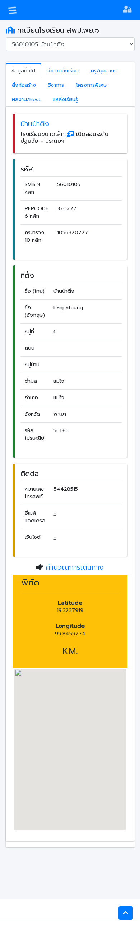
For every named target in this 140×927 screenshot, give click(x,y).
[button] (125, 913)
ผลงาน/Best (26, 99)
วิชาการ (56, 85)
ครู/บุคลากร (104, 71)
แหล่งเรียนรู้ (65, 99)
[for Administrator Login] (127, 10)
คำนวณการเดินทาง (75, 567)
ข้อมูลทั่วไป (23, 71)
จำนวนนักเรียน (63, 71)
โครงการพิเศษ (91, 85)
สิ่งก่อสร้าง (24, 85)
